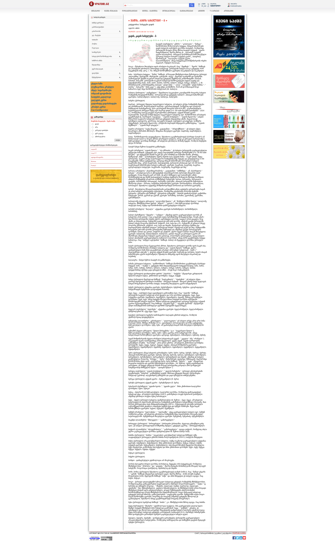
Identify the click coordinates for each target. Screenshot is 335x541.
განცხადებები (186, 11)
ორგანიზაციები (129, 11)
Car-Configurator (99, 110)
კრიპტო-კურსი (98, 107)
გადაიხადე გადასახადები (104, 103)
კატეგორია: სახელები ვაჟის (141, 24)
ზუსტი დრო (215, 6)
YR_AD (203, 6)
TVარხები (214, 11)
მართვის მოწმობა (207, 533)
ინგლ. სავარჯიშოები (101, 90)
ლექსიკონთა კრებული (102, 87)
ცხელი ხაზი (96, 83)
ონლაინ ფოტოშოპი (101, 93)
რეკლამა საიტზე (239, 533)
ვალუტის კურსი (98, 100)
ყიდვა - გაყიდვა (150, 11)
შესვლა (234, 4)
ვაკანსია (218, 533)
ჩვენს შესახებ (111, 11)
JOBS (203, 4)
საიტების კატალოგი (101, 97)
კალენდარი (226, 533)
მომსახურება (168, 11)
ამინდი (201, 11)
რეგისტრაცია (235, 6)
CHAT (197, 533)
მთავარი (95, 11)
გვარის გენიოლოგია (215, 5)
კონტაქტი (228, 11)
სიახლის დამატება (99, 17)
